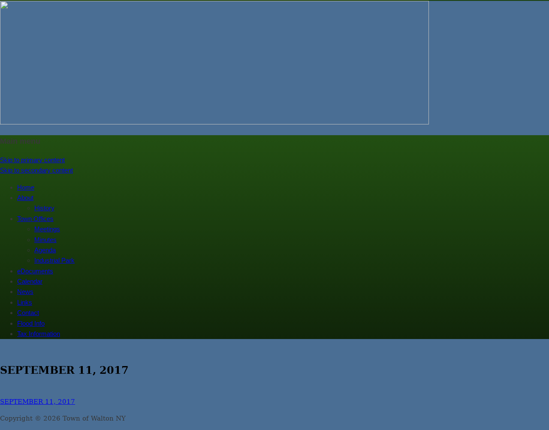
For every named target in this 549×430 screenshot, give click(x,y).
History (44, 208)
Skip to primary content (32, 160)
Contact (28, 312)
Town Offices (35, 218)
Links (24, 302)
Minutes (45, 239)
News (25, 291)
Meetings (47, 229)
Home (25, 187)
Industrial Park (54, 260)
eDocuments (35, 271)
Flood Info (31, 323)
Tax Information (38, 333)
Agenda (45, 250)
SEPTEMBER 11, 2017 (37, 402)
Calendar (29, 281)
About (25, 197)
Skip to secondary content (36, 170)
